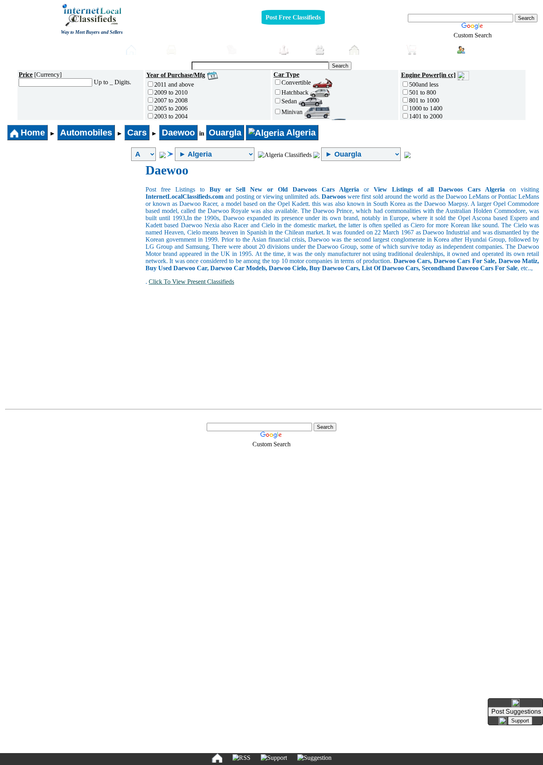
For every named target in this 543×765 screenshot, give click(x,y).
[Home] (217, 758)
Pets (334, 49)
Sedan (290, 101)
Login (478, 49)
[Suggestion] (314, 757)
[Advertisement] (75, 222)
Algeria (300, 133)
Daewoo (178, 133)
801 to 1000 (424, 100)
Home (149, 49)
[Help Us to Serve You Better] (516, 703)
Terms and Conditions (290, 745)
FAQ (332, 745)
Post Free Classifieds (293, 17)
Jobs (299, 49)
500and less (423, 84)
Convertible (296, 82)
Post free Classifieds (87, 49)
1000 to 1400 (425, 108)
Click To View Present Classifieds (191, 281)
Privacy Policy (223, 745)
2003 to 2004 (171, 116)
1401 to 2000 (425, 116)
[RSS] (241, 757)
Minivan (292, 111)
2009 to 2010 (171, 92)
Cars (137, 133)
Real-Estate (380, 49)
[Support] (274, 757)
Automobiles (199, 49)
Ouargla (225, 133)
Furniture (255, 49)
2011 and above (174, 84)
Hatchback (295, 92)
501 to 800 (422, 92)
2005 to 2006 (171, 108)
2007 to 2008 (171, 100)
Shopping (434, 49)
